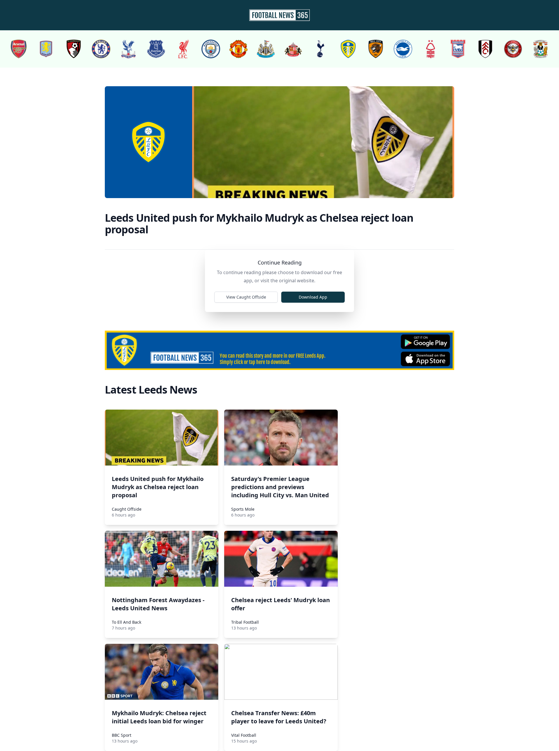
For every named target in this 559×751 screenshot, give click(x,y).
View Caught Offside (246, 297)
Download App (313, 297)
